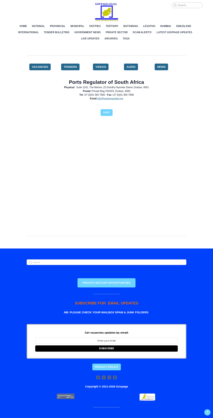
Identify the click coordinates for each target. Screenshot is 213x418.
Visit (106, 112)
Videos (100, 66)
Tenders (70, 66)
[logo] (106, 12)
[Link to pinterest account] (115, 377)
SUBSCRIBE (106, 348)
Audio (131, 66)
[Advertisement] (106, 143)
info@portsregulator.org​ (110, 98)
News (161, 66)
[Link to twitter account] (104, 377)
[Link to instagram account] (109, 377)
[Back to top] (207, 412)
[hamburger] (12, 4)
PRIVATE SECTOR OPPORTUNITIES (106, 282)
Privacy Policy (106, 366)
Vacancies (40, 66)
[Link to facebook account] (98, 377)
